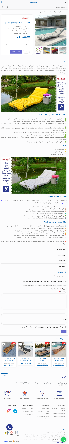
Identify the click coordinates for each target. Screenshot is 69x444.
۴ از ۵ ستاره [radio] (53, 289)
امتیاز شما (63, 289)
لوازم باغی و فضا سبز (56, 12)
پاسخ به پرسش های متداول (43, 417)
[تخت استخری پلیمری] (42, 349)
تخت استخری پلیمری (42, 359)
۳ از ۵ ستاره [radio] (54, 289)
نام (65, 312)
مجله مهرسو (61, 405)
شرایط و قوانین (28, 415)
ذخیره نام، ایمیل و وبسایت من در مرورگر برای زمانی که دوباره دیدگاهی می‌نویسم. (41, 327)
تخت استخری (44, 12)
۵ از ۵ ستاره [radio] (51, 289)
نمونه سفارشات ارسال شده (43, 412)
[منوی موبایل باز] (65, 2)
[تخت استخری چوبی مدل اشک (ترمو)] (8, 349)
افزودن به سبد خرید (16, 52)
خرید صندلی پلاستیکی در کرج (58, 409)
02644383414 (62, 385)
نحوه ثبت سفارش (28, 411)
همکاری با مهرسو (28, 405)
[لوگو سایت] (33, 2)
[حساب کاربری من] (2, 7)
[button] (64, 30)
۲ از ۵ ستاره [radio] (56, 289)
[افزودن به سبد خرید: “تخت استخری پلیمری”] (37, 344)
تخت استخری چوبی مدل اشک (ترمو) (9, 359)
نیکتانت (6, 441)
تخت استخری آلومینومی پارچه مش (25, 359)
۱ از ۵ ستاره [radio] (57, 289)
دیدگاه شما (62, 292)
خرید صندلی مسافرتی (59, 413)
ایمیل (64, 319)
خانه (65, 12)
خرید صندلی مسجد (59, 416)
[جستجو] (7, 7)
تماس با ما (45, 405)
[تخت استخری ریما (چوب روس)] (58, 349)
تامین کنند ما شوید (27, 408)
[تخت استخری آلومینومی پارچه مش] (25, 349)
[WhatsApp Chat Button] (63, 439)
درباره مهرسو (45, 408)
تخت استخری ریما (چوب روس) (59, 359)
